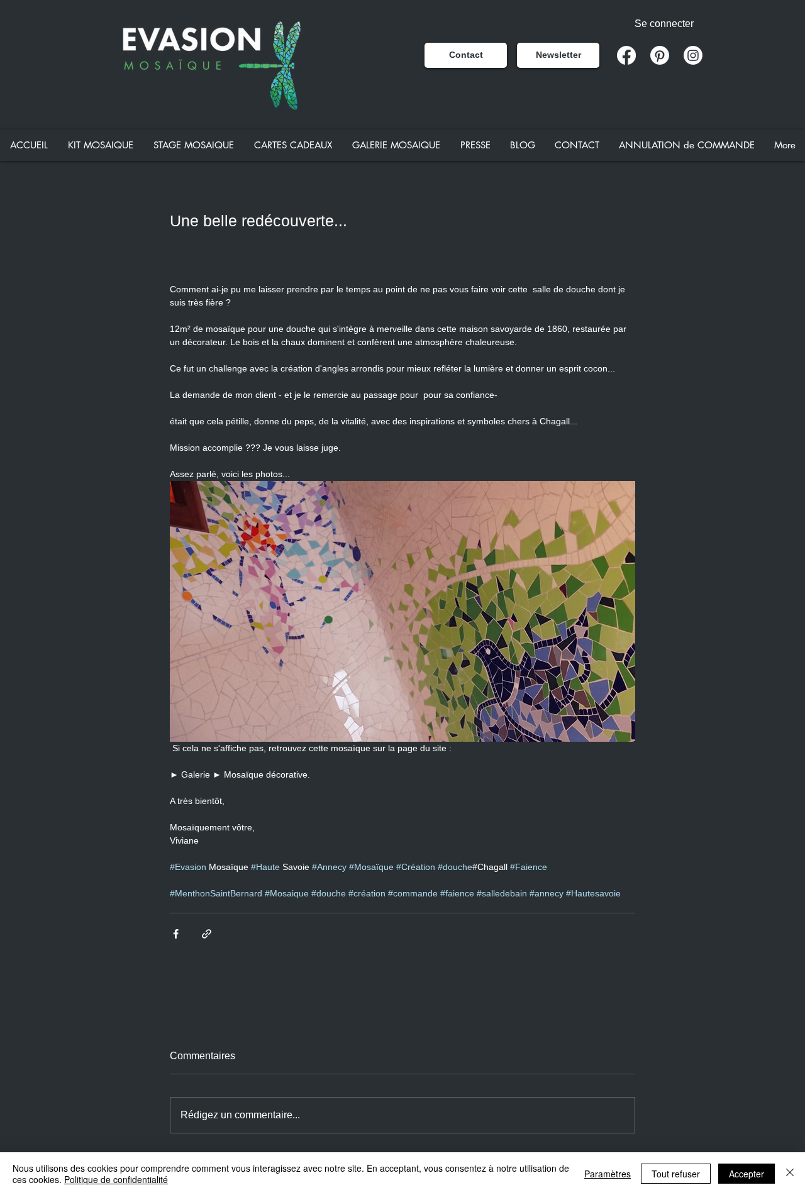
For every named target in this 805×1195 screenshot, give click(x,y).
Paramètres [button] (607, 1173)
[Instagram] (693, 55)
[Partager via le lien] (207, 934)
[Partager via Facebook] (176, 934)
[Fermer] (789, 1173)
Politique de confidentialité (116, 1179)
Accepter (746, 1173)
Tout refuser (676, 1173)
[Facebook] (626, 55)
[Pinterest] (659, 55)
